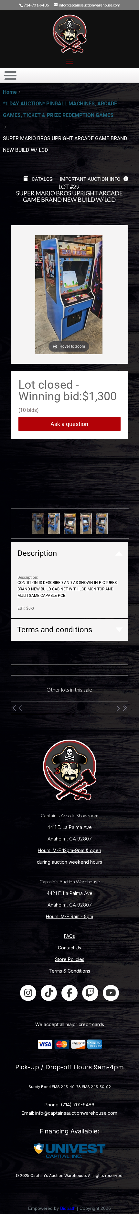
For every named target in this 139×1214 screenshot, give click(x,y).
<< (14, 708)
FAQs (69, 936)
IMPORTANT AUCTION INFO (90, 179)
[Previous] (48, 289)
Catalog (42, 179)
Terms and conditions (54, 629)
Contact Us (69, 947)
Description (37, 553)
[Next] (89, 289)
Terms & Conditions (69, 971)
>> (125, 708)
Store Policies (69, 959)
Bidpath (68, 1208)
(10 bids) (28, 410)
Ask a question (69, 424)
